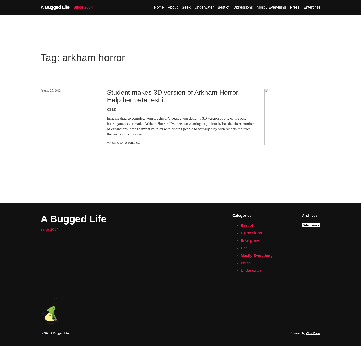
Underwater (251, 271)
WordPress (313, 333)
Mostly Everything (257, 255)
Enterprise (250, 240)
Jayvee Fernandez (130, 142)
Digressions (251, 233)
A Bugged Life (55, 7)
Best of (247, 225)
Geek (112, 109)
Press (246, 263)
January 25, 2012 (50, 90)
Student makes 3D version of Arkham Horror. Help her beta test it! (173, 96)
